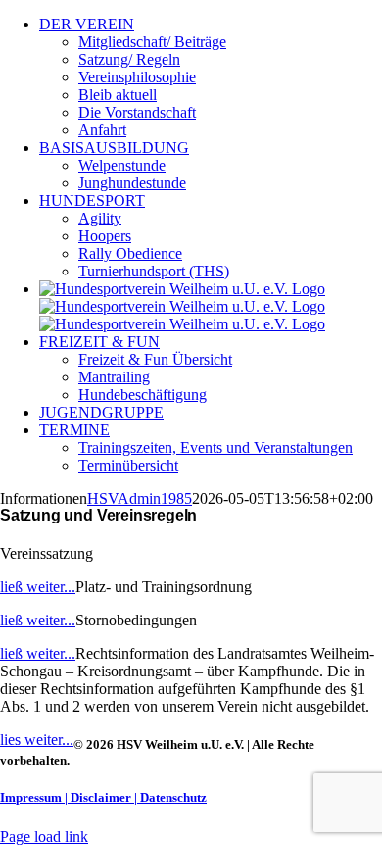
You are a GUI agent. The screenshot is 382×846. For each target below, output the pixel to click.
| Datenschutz (170, 797)
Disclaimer (101, 797)
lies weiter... (36, 739)
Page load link (44, 836)
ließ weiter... (37, 586)
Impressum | (34, 797)
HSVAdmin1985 (139, 498)
